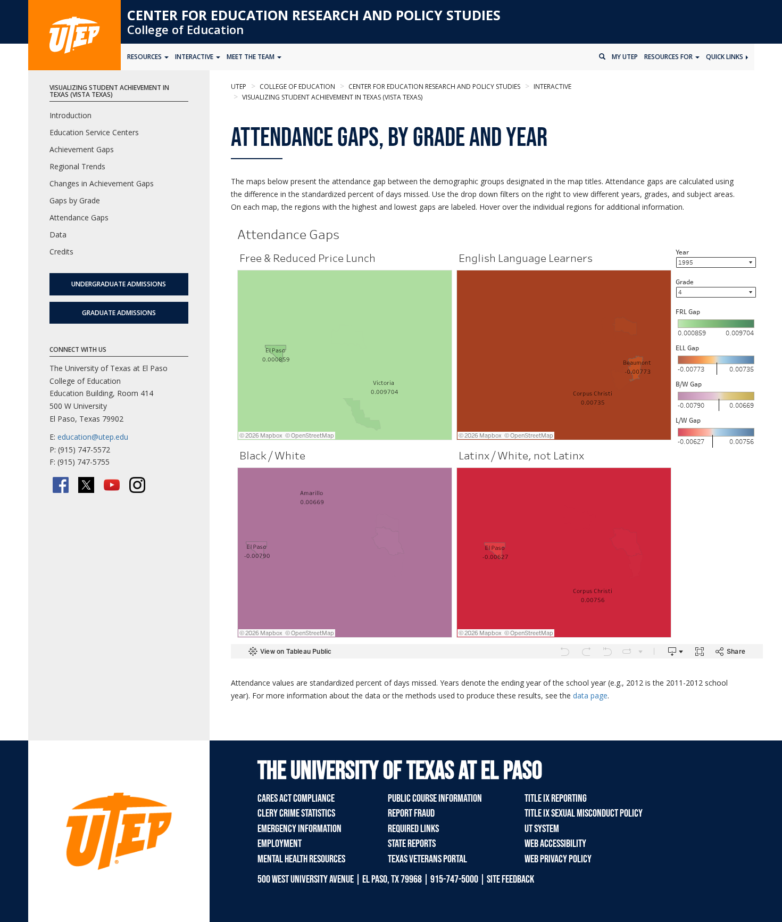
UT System (542, 828)
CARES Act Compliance (296, 798)
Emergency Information (299, 828)
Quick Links (725, 56)
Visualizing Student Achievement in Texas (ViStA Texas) (331, 97)
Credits (61, 251)
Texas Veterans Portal (427, 859)
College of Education (185, 29)
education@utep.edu (92, 437)
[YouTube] (112, 485)
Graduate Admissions (119, 312)
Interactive (551, 86)
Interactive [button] (195, 56)
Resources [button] (145, 56)
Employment (279, 843)
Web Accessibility (555, 843)
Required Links (413, 828)
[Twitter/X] (86, 485)
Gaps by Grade (74, 200)
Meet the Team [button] (251, 56)
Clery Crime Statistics (296, 813)
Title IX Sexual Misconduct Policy (584, 813)
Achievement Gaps (81, 149)
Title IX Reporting (556, 798)
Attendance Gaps (79, 217)
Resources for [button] (669, 56)
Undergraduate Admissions (118, 284)
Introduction (70, 115)
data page (590, 695)
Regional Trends (77, 166)
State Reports (412, 843)
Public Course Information (435, 798)
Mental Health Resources (301, 859)
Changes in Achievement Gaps (101, 183)
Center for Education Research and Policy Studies (314, 15)
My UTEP (625, 56)
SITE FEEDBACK (510, 879)
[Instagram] (137, 485)
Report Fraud (411, 813)
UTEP (238, 86)
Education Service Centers (94, 132)
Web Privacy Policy (558, 859)
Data (57, 234)
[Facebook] (60, 485)
